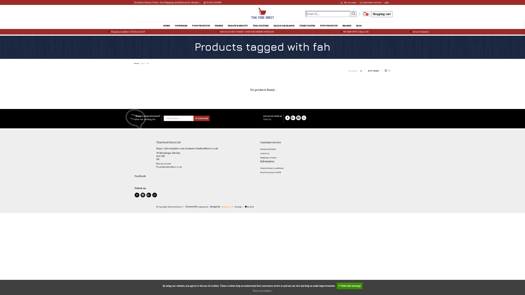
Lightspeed (203, 207)
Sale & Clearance (284, 25)
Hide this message (351, 285)
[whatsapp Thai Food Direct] (304, 118)
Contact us (264, 153)
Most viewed (373, 71)
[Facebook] (287, 118)
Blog (359, 25)
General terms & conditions (272, 168)
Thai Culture (261, 25)
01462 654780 (214, 2)
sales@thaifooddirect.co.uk (170, 167)
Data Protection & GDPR (270, 172)
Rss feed (250, 207)
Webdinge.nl (226, 207)
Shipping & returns (268, 158)
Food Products (201, 25)
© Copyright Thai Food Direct (169, 207)
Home (166, 25)
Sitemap (238, 207)
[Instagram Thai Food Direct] (298, 118)
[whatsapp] (154, 195)
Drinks (219, 25)
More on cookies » (262, 290)
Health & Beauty (238, 25)
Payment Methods (268, 149)
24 (361, 71)
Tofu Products (329, 25)
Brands (346, 25)
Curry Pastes (307, 25)
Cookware (181, 25)
